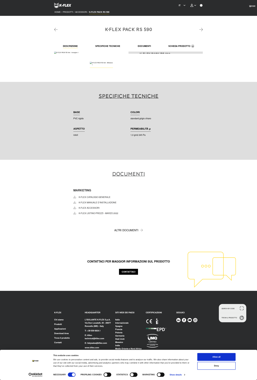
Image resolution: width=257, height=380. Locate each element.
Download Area (61, 333)
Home (57, 12)
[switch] (107, 374)
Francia (118, 329)
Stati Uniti (119, 338)
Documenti (144, 46)
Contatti (58, 342)
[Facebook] (184, 320)
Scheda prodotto (179, 46)
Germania (119, 335)
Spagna (118, 326)
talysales (92, 342)
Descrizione (70, 46)
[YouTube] (190, 320)
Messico (119, 342)
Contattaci (128, 271)
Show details (176, 375)
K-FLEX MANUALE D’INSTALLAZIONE (97, 202)
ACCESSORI (81, 12)
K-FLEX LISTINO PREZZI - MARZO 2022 (98, 213)
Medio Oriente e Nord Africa (128, 348)
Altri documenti (126, 230)
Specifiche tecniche (107, 46)
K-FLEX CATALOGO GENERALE (94, 197)
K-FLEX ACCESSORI (89, 208)
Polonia (118, 332)
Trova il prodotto (62, 337)
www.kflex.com (92, 347)
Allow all (216, 357)
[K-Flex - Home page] (67, 5)
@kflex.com (98, 338)
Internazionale (121, 322)
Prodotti (68, 12)
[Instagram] (195, 320)
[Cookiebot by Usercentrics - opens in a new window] (35, 375)
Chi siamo (59, 319)
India (117, 345)
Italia (117, 319)
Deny (216, 366)
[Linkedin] (178, 320)
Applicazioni (60, 328)
